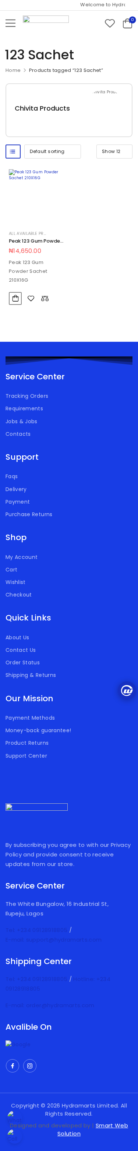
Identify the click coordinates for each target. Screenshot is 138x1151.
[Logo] (46, 23)
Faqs (12, 476)
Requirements (24, 408)
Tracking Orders (27, 396)
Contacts (18, 434)
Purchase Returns (29, 514)
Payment (18, 501)
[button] (10, 23)
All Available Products (35, 233)
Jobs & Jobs (22, 421)
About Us (17, 637)
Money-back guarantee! (38, 730)
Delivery (16, 489)
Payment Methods (30, 717)
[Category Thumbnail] (105, 110)
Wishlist (16, 582)
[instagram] (29, 1065)
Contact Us (21, 650)
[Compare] (44, 298)
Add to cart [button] (15, 298)
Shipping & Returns (31, 675)
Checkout (19, 594)
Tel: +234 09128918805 (37, 930)
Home (13, 70)
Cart (11, 569)
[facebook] (12, 1065)
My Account (22, 557)
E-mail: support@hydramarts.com (54, 939)
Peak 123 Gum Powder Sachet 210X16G (35, 244)
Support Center (26, 755)
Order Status (23, 662)
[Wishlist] (110, 23)
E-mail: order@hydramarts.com (50, 1005)
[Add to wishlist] (30, 298)
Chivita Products (42, 108)
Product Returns (27, 743)
